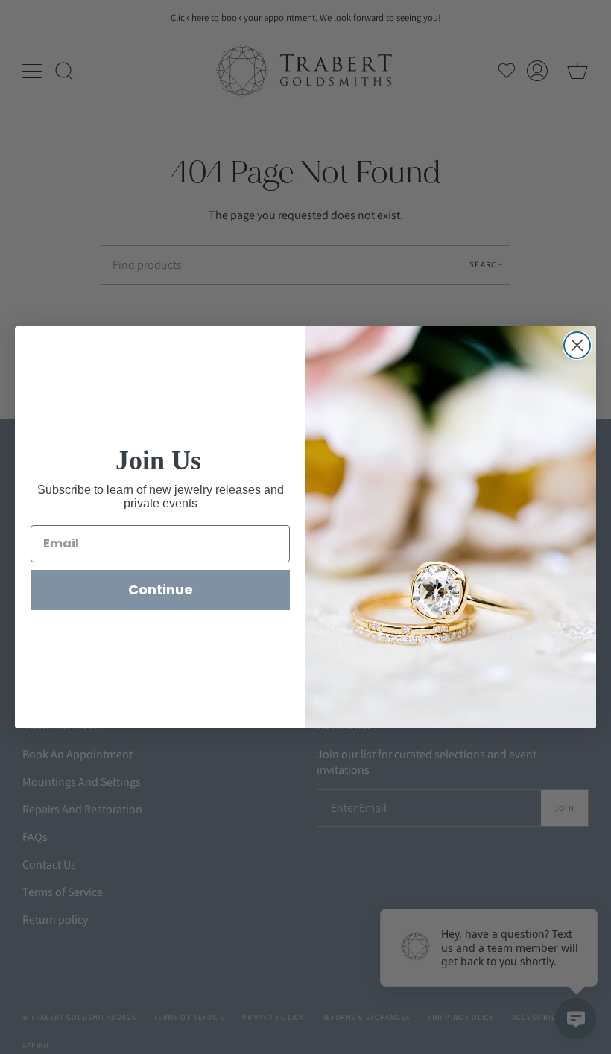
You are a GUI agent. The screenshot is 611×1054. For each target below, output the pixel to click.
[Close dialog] (577, 345)
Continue (160, 589)
